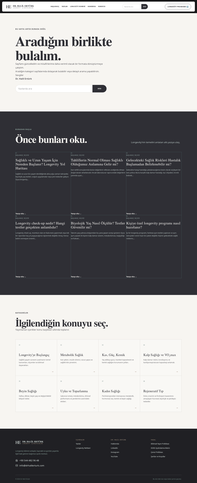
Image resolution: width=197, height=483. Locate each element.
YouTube (114, 456)
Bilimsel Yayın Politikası (160, 443)
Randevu (101, 6)
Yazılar (65, 6)
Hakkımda (92, 6)
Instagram (115, 452)
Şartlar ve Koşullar (158, 456)
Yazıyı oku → (21, 213)
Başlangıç (55, 6)
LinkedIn (114, 448)
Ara (144, 7)
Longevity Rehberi (77, 6)
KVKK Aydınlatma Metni (160, 448)
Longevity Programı (178, 7)
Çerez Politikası (157, 452)
